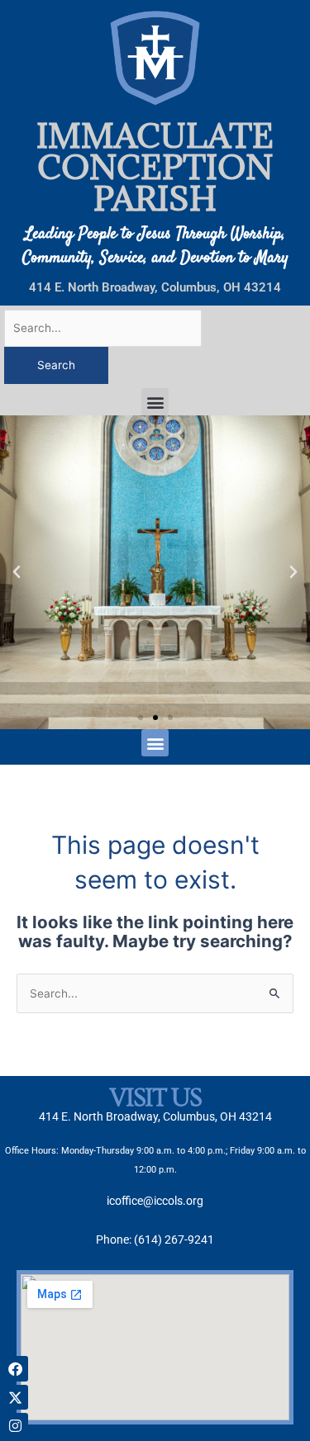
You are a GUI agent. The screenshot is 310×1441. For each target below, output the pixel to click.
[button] (155, 401)
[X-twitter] (15, 1397)
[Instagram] (15, 1426)
